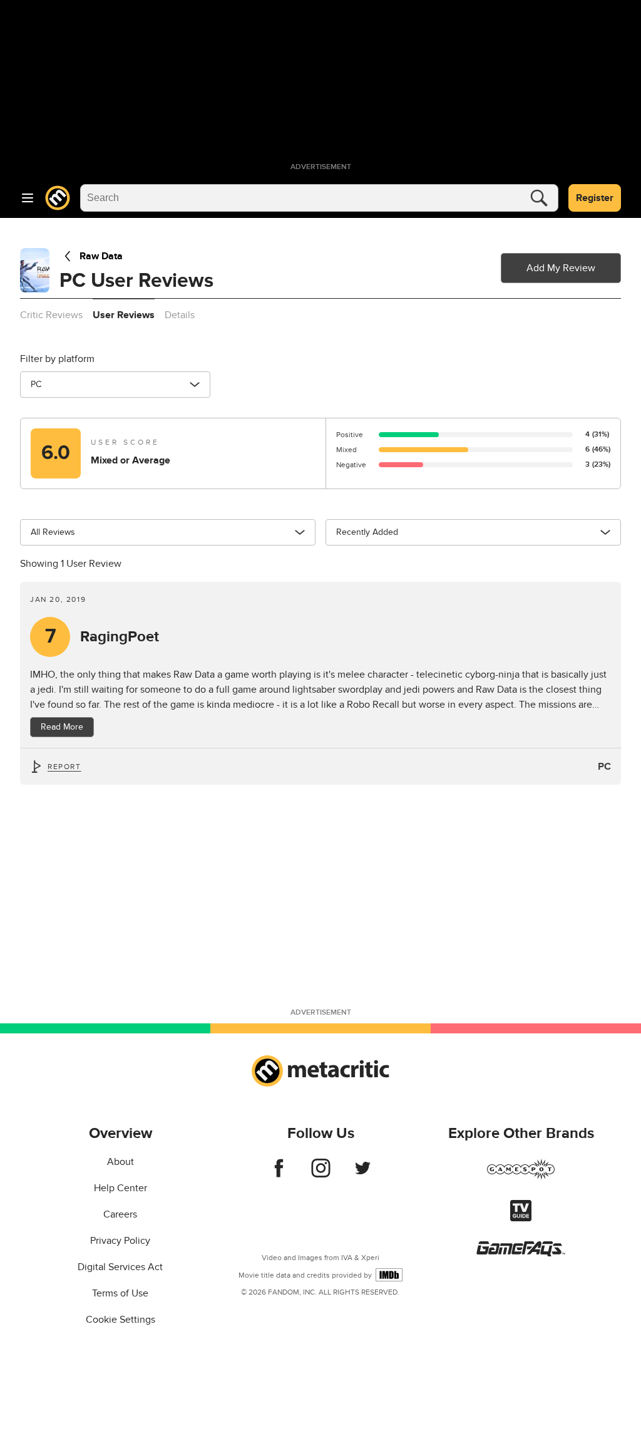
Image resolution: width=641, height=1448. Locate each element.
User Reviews (124, 315)
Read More (62, 726)
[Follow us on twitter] (363, 1174)
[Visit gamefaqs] (521, 1253)
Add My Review (560, 268)
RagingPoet (102, 636)
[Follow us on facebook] (279, 1174)
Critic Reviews (51, 315)
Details (180, 315)
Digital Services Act (120, 1267)
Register (594, 198)
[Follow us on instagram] (321, 1174)
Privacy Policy (120, 1240)
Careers (120, 1214)
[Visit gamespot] (521, 1177)
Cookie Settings (120, 1319)
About (120, 1162)
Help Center (120, 1188)
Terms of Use (120, 1293)
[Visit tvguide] (521, 1218)
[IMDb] (389, 1274)
